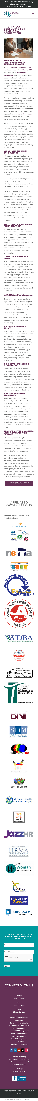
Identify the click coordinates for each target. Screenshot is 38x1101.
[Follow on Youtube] (19, 1050)
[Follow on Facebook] (11, 1050)
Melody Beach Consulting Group (19, 67)
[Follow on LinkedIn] (15, 1050)
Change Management (19, 1018)
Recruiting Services (19, 1034)
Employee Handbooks (19, 1023)
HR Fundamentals (19, 1028)
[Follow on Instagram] (26, 1050)
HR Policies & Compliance (19, 1026)
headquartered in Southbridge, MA (18, 70)
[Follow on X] (22, 1050)
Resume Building (19, 1036)
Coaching (19, 1020)
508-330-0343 (25, 6)
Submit (7, 966)
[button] (32, 15)
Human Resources (24, 114)
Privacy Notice (30, 1090)
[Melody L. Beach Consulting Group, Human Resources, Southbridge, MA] (19, 1078)
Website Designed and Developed (14, 1092)
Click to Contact (19, 1012)
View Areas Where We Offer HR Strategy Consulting (17, 1099)
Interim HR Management (19, 1031)
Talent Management (19, 1039)
